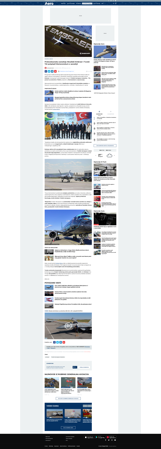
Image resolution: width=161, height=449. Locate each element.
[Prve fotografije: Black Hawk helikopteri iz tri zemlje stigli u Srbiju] (84, 382)
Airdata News (59, 263)
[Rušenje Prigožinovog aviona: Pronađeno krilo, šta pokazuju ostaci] (49, 305)
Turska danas (56, 109)
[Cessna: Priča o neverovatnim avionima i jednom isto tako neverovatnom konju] (49, 293)
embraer (47, 357)
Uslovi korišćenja (87, 351)
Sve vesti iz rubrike (68, 398)
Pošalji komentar (84, 367)
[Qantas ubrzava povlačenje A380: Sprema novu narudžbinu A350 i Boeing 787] (97, 74)
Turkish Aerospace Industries (58, 357)
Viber (48, 348)
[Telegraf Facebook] (109, 1)
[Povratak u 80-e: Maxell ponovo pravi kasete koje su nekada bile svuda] (97, 198)
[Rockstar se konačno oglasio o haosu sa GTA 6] (97, 186)
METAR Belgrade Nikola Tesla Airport (104, 93)
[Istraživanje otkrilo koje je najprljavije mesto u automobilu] (105, 219)
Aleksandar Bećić (50, 68)
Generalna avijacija (49, 58)
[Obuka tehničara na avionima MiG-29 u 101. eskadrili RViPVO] (55, 413)
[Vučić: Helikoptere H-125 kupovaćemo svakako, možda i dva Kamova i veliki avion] (52, 382)
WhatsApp (87, 346)
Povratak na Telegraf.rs (50, 0)
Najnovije (99, 44)
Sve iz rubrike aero (68, 427)
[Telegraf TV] (115, 1)
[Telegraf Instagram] (113, 1)
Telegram (53, 348)
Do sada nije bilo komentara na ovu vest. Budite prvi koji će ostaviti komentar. (56, 367)
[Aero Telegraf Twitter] (111, 1)
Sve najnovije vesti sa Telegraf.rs (105, 145)
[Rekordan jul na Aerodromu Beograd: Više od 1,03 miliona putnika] (97, 68)
